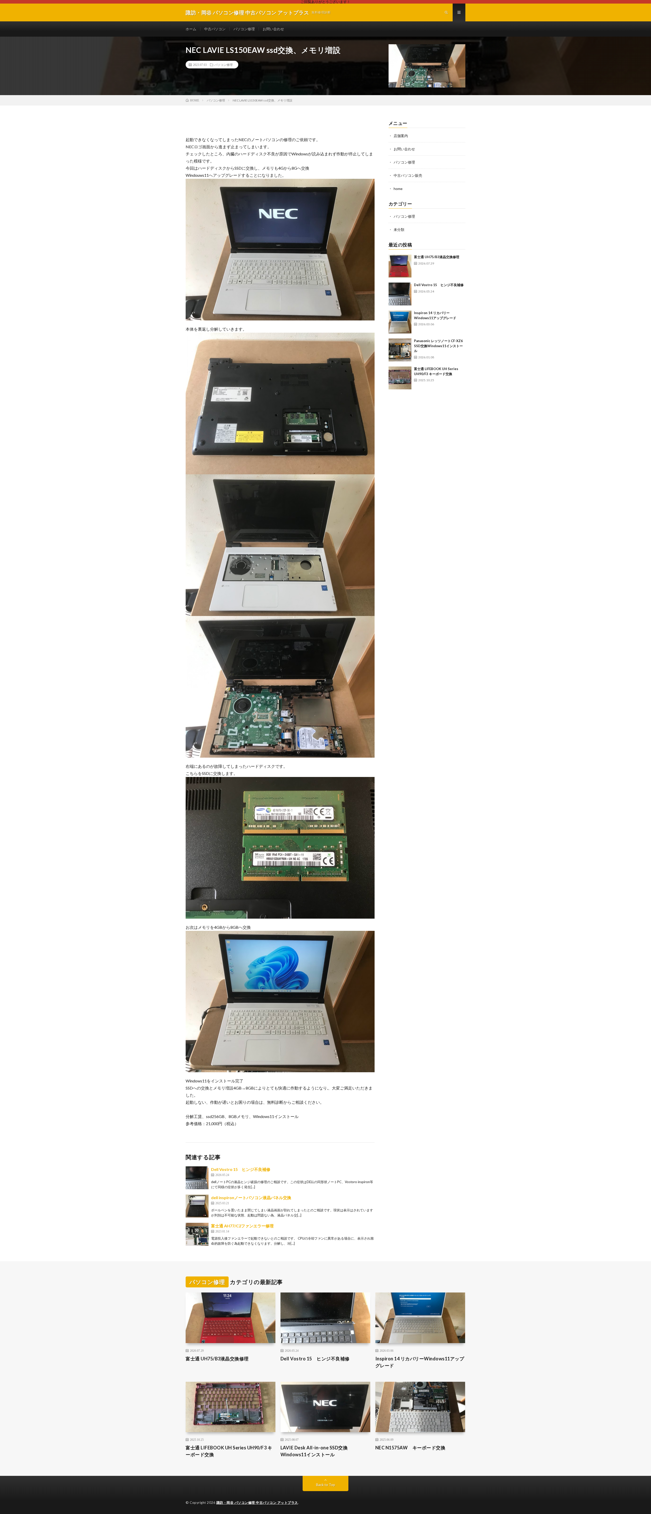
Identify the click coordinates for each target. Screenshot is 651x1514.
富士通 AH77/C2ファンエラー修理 (242, 1225)
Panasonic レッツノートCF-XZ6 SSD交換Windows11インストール (438, 346)
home (398, 188)
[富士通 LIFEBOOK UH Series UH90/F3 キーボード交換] (400, 377)
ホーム (191, 29)
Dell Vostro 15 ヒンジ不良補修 (240, 1169)
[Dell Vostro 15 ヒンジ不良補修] (197, 1177)
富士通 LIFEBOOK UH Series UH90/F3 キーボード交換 (229, 1451)
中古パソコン (215, 29)
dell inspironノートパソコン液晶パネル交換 (251, 1197)
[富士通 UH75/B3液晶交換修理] (400, 266)
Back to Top (325, 1484)
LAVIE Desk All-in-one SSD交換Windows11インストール (314, 1451)
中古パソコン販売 (408, 175)
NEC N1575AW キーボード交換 (410, 1447)
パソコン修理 (244, 29)
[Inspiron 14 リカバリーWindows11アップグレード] (400, 322)
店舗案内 (401, 136)
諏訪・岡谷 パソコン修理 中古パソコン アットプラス (257, 1503)
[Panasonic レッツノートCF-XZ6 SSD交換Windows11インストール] (400, 350)
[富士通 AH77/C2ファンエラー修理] (197, 1234)
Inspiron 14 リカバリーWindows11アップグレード (419, 1362)
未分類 (399, 229)
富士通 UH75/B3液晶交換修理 (436, 257)
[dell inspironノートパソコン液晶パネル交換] (197, 1206)
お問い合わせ (273, 29)
